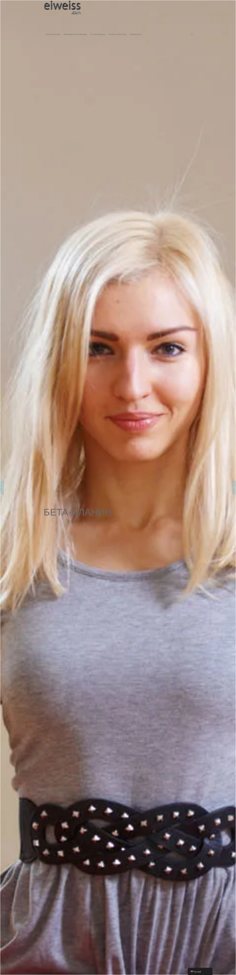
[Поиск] (191, 34)
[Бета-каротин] (234, 487)
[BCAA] (2, 487)
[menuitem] (53, 34)
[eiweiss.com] (62, 15)
